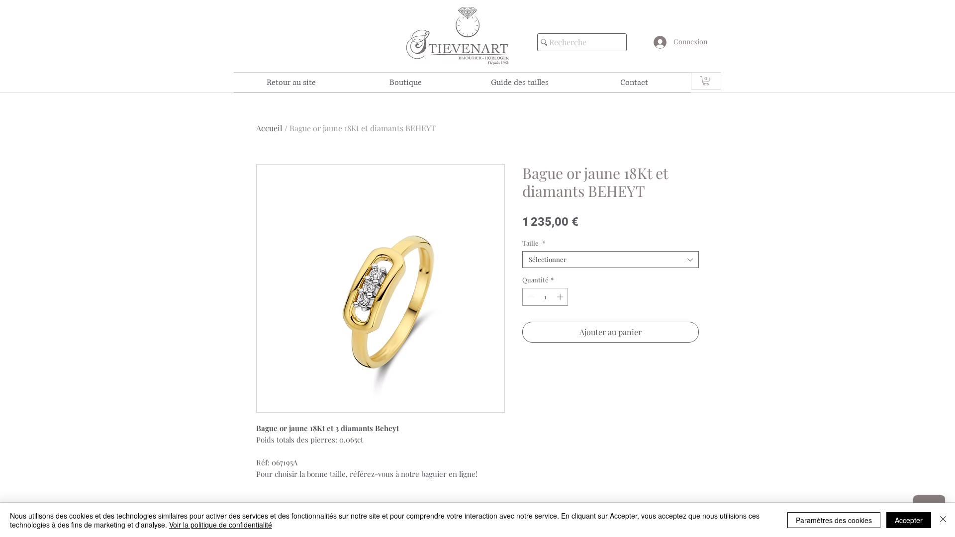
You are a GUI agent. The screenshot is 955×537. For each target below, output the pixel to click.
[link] (705, 80)
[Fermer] (943, 520)
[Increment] (561, 296)
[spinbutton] (545, 296)
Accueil (269, 128)
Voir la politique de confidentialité (220, 525)
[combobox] (610, 259)
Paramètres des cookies (834, 520)
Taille (533, 243)
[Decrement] (530, 296)
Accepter (909, 520)
